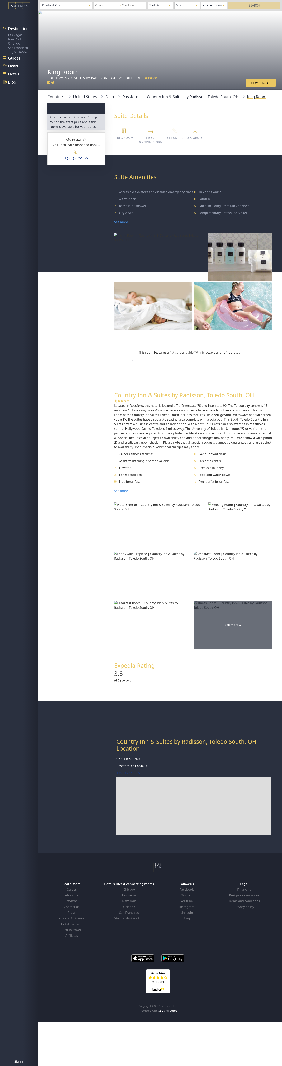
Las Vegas (15, 35)
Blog (186, 918)
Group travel (71, 930)
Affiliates (71, 935)
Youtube (187, 901)
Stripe (173, 1010)
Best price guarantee (244, 895)
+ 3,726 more (17, 52)
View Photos (260, 83)
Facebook (187, 889)
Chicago (129, 889)
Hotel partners (71, 924)
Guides (72, 889)
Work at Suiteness (72, 918)
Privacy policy (244, 907)
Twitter (186, 895)
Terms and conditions (244, 901)
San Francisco (18, 48)
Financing (244, 889)
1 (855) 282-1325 (76, 158)
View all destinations (129, 918)
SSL (160, 1010)
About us (71, 895)
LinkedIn (187, 912)
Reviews (72, 901)
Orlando (14, 43)
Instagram (186, 907)
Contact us (71, 907)
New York (15, 39)
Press (72, 912)
